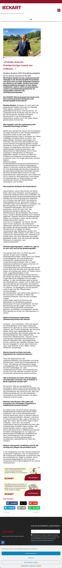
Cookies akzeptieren (31, 553)
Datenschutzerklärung (52, 544)
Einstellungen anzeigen (31, 562)
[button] (58, 10)
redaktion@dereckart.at (36, 542)
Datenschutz (32, 565)
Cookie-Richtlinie (25, 565)
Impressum (38, 565)
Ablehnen (31, 558)
